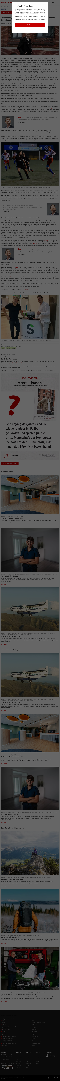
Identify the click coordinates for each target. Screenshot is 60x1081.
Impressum (37, 28)
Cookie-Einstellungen (36, 21)
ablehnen (20, 21)
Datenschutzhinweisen (27, 19)
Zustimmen (30, 25)
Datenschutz (42, 28)
